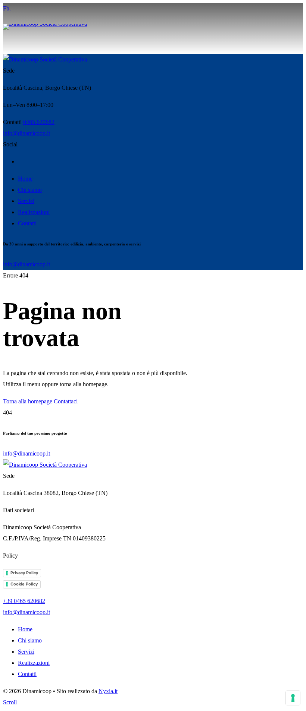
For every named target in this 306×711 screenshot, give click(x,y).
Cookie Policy (24, 584)
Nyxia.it (108, 691)
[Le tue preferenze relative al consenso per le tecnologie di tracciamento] (293, 698)
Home (25, 178)
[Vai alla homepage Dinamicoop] (77, 34)
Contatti (27, 223)
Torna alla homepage (28, 401)
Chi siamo (30, 190)
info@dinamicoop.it (26, 133)
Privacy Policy (24, 572)
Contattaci (66, 401)
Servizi (26, 201)
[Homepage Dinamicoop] (45, 59)
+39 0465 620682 (24, 601)
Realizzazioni (34, 212)
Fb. (7, 8)
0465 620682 (38, 122)
